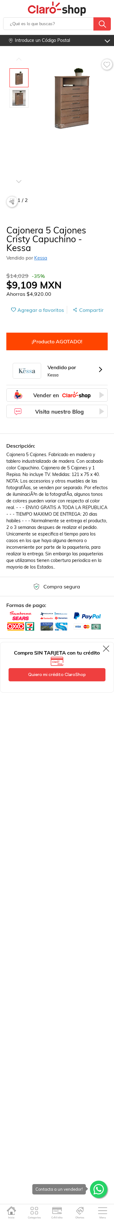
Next (18, 172)
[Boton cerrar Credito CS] (106, 648)
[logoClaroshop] (57, 9)
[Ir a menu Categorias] (34, 1210)
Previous (18, 59)
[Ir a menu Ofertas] (80, 1210)
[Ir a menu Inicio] (11, 1210)
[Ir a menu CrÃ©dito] (57, 1210)
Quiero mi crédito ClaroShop (57, 674)
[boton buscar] (102, 24)
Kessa (40, 258)
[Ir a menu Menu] (102, 1210)
